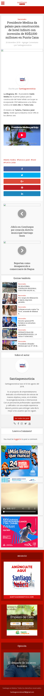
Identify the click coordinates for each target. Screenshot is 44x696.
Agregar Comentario (30, 42)
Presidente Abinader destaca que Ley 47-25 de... (28, 345)
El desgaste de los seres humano (22, 664)
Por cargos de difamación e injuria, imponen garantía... (28, 300)
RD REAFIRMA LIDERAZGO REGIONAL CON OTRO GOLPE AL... (27, 288)
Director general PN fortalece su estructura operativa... (26, 323)
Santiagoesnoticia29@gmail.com (22, 692)
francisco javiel (24, 160)
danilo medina (10, 160)
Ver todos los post (22, 418)
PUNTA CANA (10, 162)
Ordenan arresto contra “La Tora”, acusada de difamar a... (28, 311)
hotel (34, 160)
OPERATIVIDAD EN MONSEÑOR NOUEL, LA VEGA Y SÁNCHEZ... (27, 334)
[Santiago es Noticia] (22, 2)
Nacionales (22, 19)
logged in (17, 439)
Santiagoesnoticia (24, 45)
